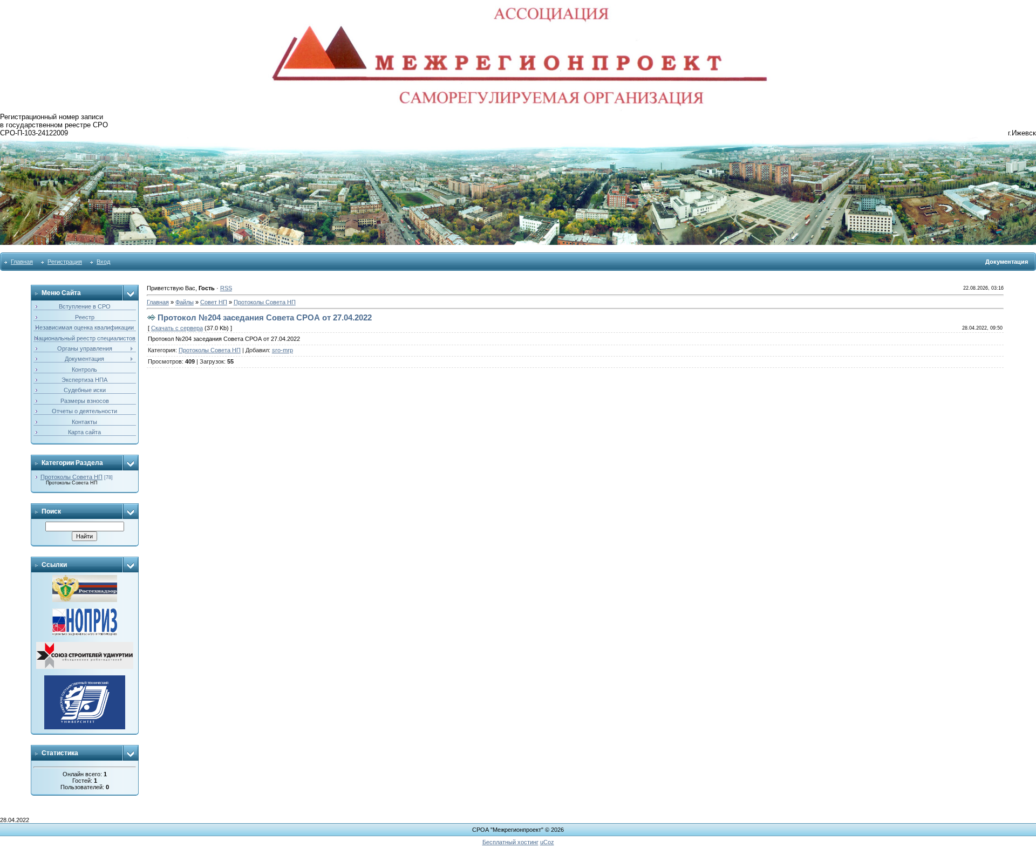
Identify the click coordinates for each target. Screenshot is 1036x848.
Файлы (184, 302)
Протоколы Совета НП (71, 477)
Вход (103, 261)
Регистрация (64, 261)
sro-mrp (282, 350)
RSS (226, 288)
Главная (22, 261)
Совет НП (213, 302)
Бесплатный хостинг (510, 842)
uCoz (547, 842)
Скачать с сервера (177, 328)
